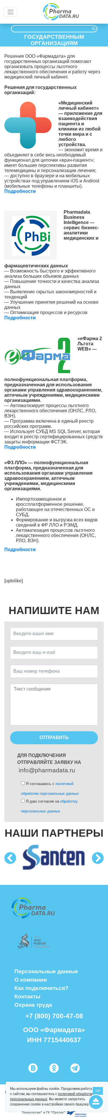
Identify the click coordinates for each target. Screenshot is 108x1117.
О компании (30, 979)
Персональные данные (46, 971)
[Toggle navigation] (10, 12)
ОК (98, 1090)
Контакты (27, 996)
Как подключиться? (41, 988)
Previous (10, 858)
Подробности (20, 191)
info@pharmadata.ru (47, 770)
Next (98, 858)
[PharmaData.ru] (61, 12)
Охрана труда (33, 1005)
